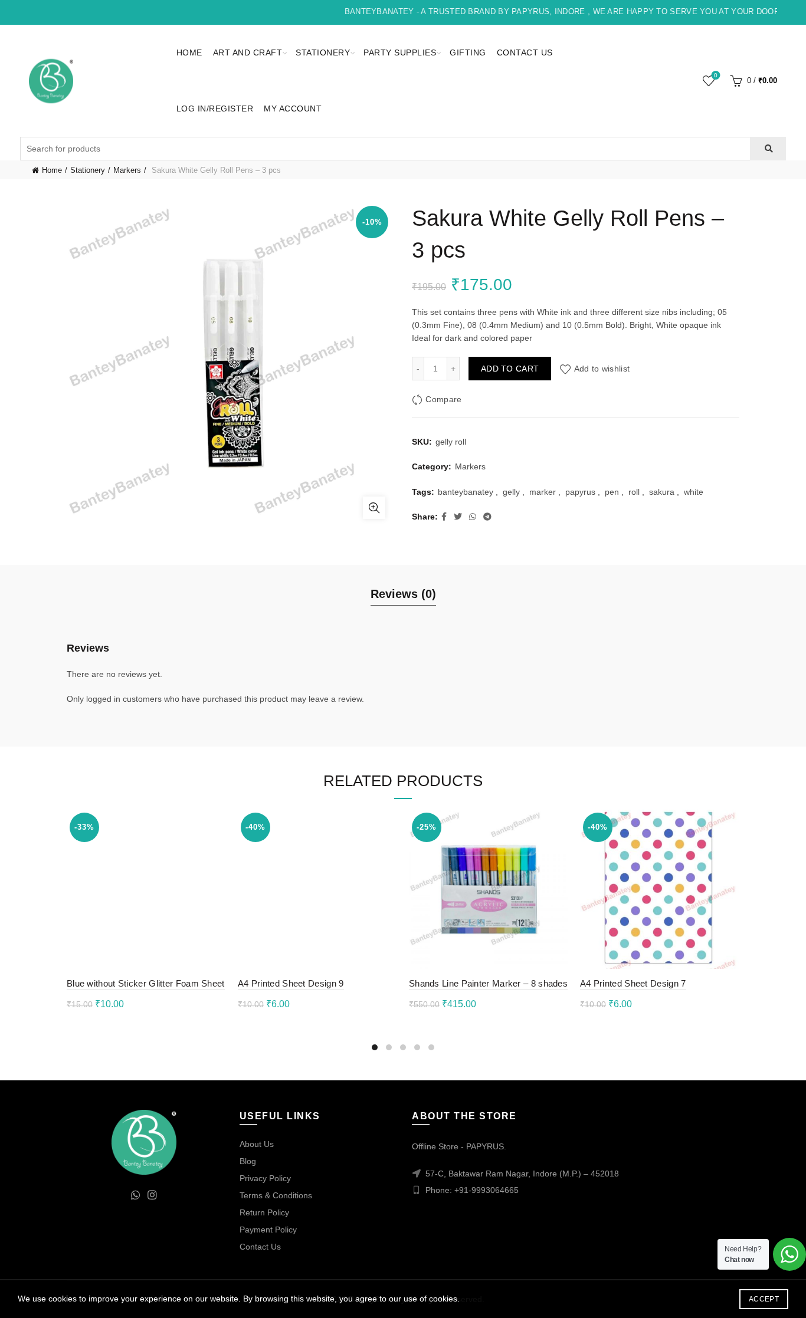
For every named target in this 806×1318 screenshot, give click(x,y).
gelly (511, 492)
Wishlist (715, 75)
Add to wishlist (602, 368)
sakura (661, 492)
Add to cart (510, 368)
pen (612, 492)
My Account (293, 108)
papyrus (580, 492)
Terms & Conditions (276, 1195)
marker (542, 492)
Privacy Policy (265, 1178)
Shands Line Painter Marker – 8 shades (488, 983)
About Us (257, 1144)
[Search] (768, 148)
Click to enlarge (374, 508)
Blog (248, 1161)
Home (189, 52)
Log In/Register (215, 108)
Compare (443, 399)
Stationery (323, 52)
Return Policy (264, 1212)
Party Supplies (399, 52)
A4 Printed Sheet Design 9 (291, 983)
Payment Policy (268, 1229)
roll (634, 492)
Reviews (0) (403, 593)
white (693, 492)
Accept (764, 1299)
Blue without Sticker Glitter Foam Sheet (146, 983)
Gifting (468, 52)
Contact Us (525, 52)
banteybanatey (465, 492)
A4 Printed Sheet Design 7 (633, 983)
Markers (127, 170)
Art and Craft (248, 52)
